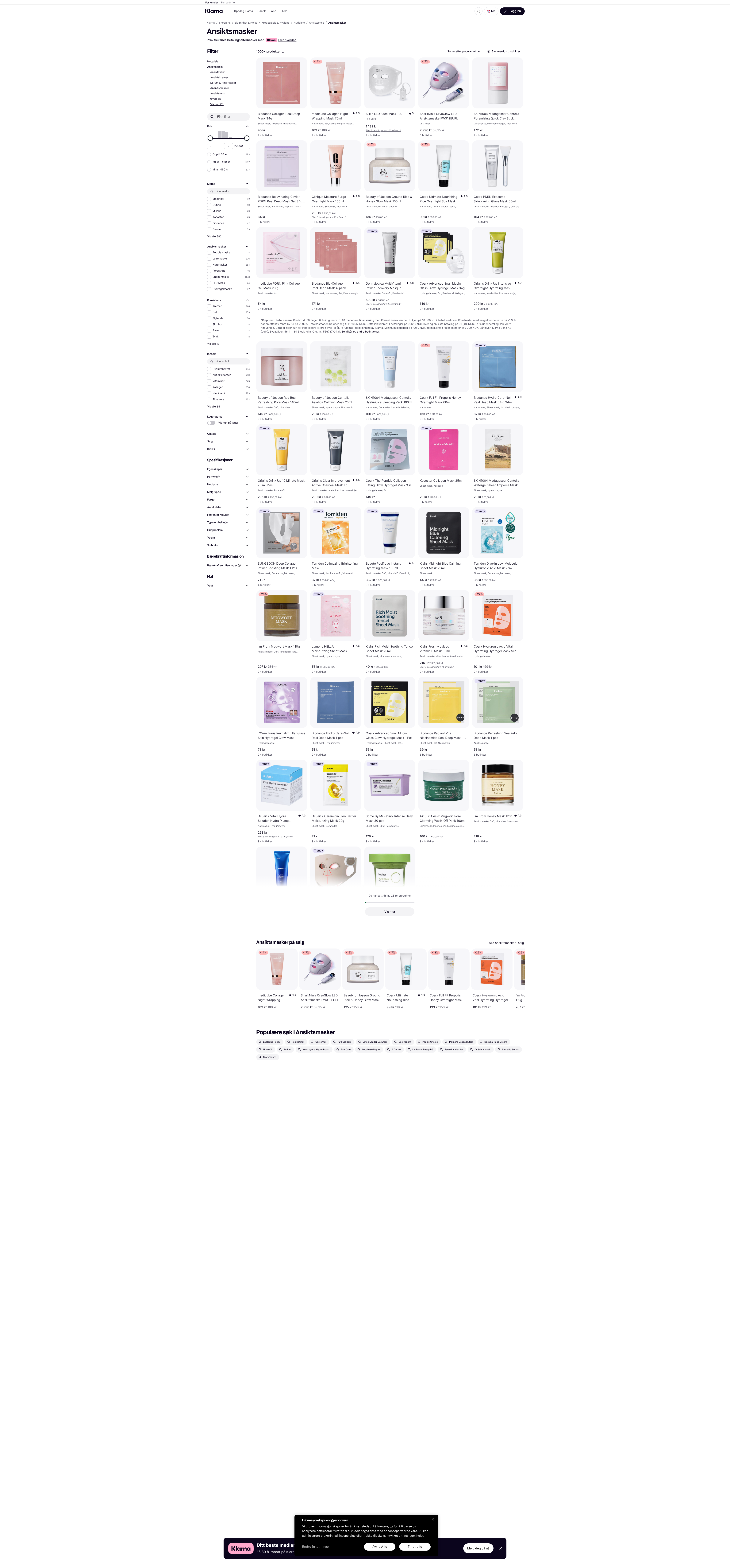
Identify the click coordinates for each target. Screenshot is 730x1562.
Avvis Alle (379, 1546)
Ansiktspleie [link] (316, 22)
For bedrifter (228, 2)
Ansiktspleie (215, 66)
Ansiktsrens (217, 93)
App (273, 11)
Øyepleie (215, 98)
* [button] (383, 130)
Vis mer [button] (389, 911)
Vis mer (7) (217, 104)
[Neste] (518, 979)
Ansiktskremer (219, 77)
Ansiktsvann (217, 72)
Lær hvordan (287, 40)
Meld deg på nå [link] (478, 1548)
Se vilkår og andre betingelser (360, 331)
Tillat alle (415, 1546)
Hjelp (284, 11)
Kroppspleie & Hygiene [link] (276, 22)
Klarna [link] (211, 22)
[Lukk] (433, 1519)
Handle (262, 11)
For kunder (211, 2)
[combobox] (463, 51)
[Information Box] (283, 52)
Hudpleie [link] (299, 22)
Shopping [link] (225, 22)
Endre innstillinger (316, 1547)
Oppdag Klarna (243, 11)
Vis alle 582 (214, 236)
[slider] (210, 138)
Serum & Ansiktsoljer (223, 82)
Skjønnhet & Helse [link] (246, 22)
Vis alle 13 (213, 343)
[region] (366, 1535)
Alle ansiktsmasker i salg (506, 943)
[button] (491, 11)
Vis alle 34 (213, 406)
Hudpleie (212, 61)
